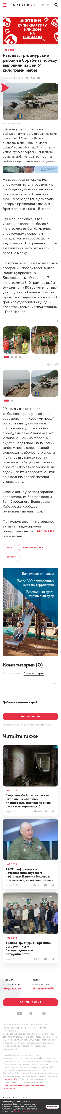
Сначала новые (12, 673)
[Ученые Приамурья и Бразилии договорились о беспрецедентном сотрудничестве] (53, 959)
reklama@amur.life (42, 988)
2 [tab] (12, 357)
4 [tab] (20, 357)
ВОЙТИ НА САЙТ (30, 1002)
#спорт (11, 557)
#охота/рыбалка (32, 547)
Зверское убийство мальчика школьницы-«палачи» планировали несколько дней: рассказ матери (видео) (28, 800)
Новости (8, 50)
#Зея (9, 547)
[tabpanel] (17, 339)
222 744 (11, 984)
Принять (52, 1107)
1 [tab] (6, 357)
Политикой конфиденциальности (28, 1111)
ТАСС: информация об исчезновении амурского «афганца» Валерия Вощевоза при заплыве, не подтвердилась (29, 874)
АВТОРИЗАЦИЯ (30, 716)
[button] (44, 1013)
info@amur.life (12, 988)
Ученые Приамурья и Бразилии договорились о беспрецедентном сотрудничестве (29, 948)
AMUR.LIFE (46, 531)
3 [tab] (16, 357)
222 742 (40, 984)
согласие (38, 1102)
